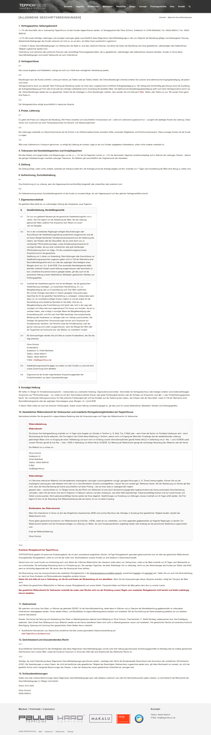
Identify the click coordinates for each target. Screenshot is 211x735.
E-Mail (141, 92)
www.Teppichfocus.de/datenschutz (36, 633)
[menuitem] (68, 6)
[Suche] (189, 6)
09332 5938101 (164, 714)
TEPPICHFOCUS (30, 731)
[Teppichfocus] (33, 6)
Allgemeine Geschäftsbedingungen (50, 17)
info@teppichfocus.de (42, 359)
